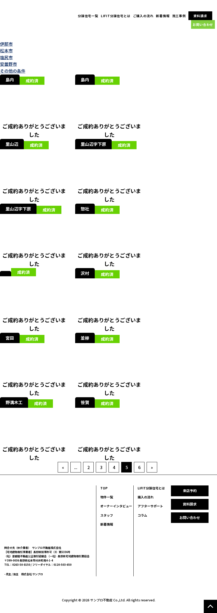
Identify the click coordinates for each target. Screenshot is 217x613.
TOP (103, 488)
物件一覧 (106, 497)
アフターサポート (150, 506)
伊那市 (6, 44)
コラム (142, 515)
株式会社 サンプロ (32, 574)
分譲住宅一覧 (88, 15)
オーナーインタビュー (116, 506)
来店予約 (190, 490)
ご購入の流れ (143, 15)
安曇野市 (8, 64)
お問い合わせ (203, 24)
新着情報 (162, 15)
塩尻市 (6, 57)
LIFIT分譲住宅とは (115, 15)
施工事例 (179, 15)
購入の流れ (145, 497)
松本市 (6, 50)
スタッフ (106, 515)
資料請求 (200, 15)
